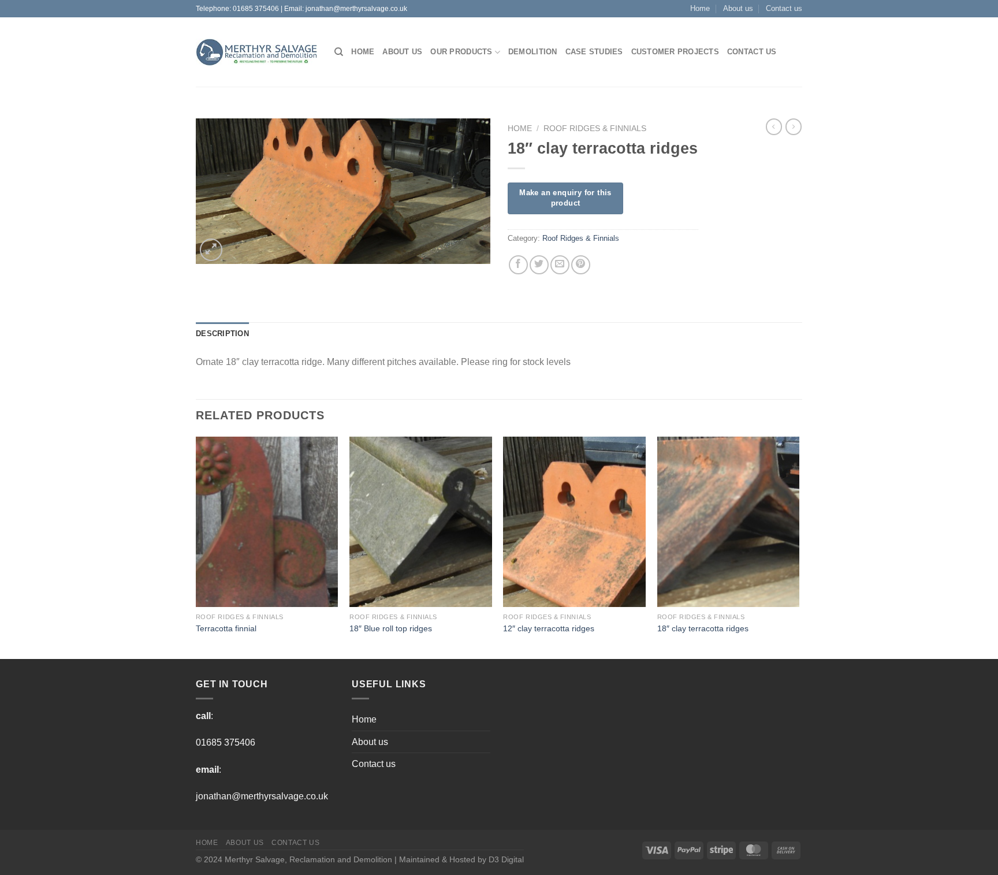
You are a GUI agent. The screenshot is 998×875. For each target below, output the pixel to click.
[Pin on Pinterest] (580, 264)
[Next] (798, 546)
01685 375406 (256, 9)
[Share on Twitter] (539, 264)
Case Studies (594, 51)
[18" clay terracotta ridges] (728, 522)
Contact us (784, 8)
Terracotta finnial (226, 628)
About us (738, 8)
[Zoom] (211, 250)
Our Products (461, 51)
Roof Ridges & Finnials (594, 128)
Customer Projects (675, 51)
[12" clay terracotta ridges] (574, 522)
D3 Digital (506, 859)
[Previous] (196, 546)
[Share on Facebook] (518, 264)
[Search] (338, 52)
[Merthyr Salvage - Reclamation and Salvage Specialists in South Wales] (256, 52)
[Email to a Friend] (559, 264)
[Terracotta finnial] (267, 522)
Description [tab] (222, 333)
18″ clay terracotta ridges (702, 628)
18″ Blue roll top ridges (390, 628)
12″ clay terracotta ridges (548, 628)
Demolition (532, 51)
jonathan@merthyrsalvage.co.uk (356, 9)
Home (700, 8)
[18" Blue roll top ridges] (420, 522)
